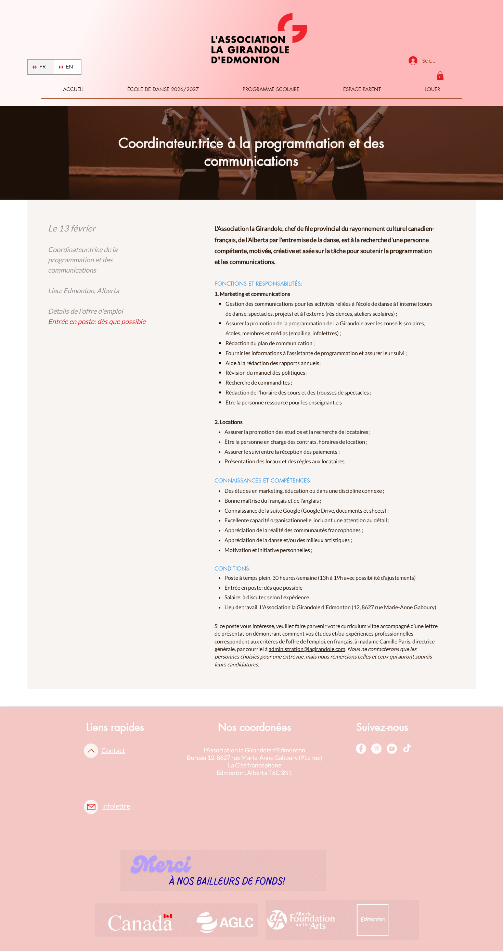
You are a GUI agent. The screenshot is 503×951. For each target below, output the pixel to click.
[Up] (91, 750)
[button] (440, 75)
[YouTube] (392, 748)
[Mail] (91, 807)
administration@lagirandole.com (307, 649)
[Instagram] (376, 748)
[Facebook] (361, 748)
